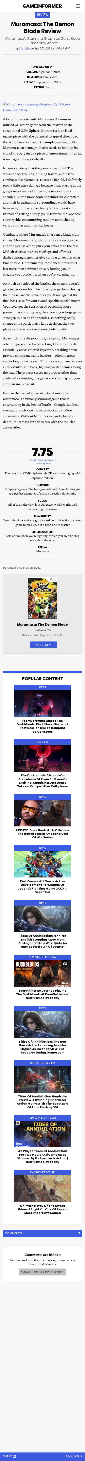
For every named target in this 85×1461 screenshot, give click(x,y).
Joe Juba (24, 48)
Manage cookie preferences (42, 1272)
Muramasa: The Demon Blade (42, 624)
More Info (43, 645)
